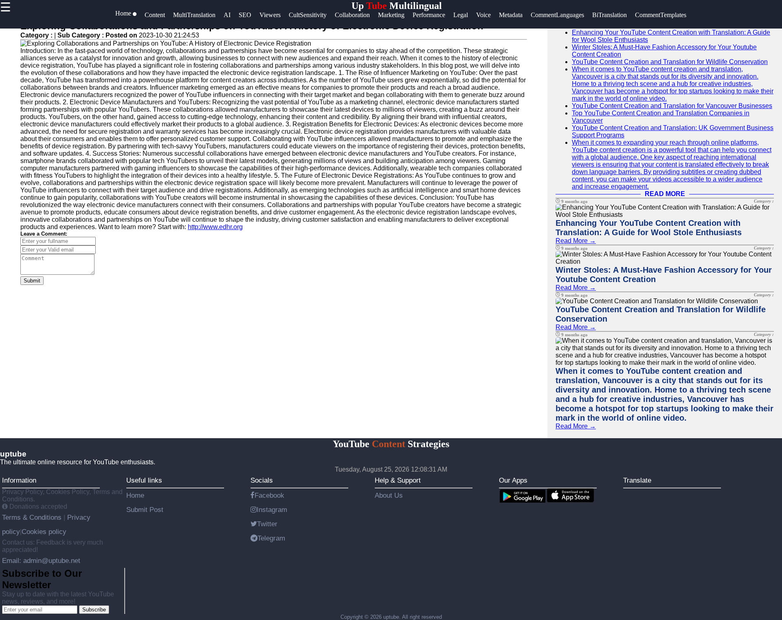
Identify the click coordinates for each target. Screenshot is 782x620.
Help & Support (398, 480)
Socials (261, 480)
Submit (32, 281)
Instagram (272, 509)
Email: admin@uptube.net (41, 560)
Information (19, 480)
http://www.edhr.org (215, 226)
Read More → (576, 240)
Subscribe (94, 610)
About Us (389, 495)
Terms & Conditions (33, 517)
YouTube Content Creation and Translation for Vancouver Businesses (672, 105)
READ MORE (665, 193)
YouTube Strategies (391, 444)
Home (135, 495)
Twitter (267, 524)
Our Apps (513, 480)
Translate (637, 480)
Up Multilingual (396, 5)
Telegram (271, 538)
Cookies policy (44, 531)
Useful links (144, 480)
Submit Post (144, 509)
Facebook (269, 495)
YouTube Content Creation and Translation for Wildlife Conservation (670, 61)
